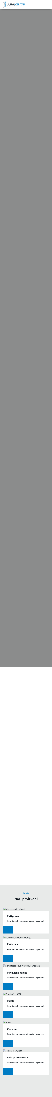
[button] (47, 4)
